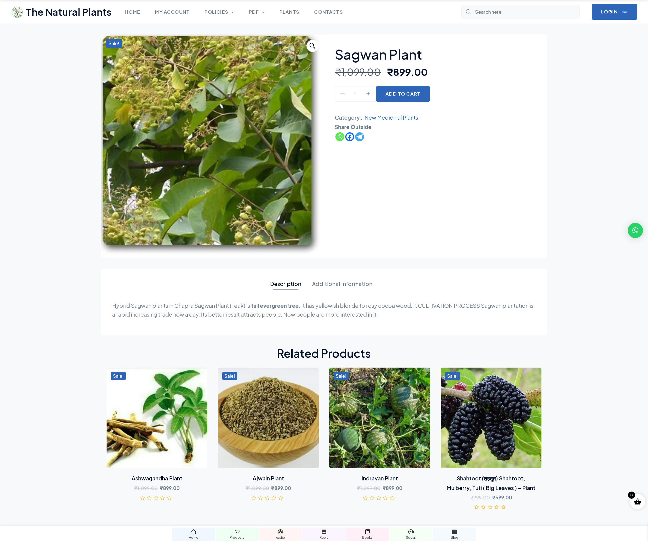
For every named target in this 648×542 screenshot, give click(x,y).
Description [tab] (285, 283)
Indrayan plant (379, 478)
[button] (313, 46)
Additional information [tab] (342, 283)
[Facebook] (349, 136)
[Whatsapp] (339, 136)
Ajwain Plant (268, 478)
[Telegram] (359, 136)
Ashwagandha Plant (157, 478)
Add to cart (403, 94)
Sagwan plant (378, 54)
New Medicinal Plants (391, 117)
